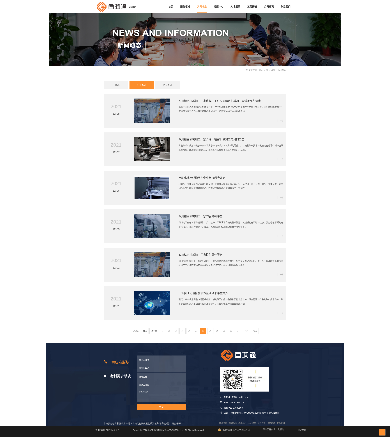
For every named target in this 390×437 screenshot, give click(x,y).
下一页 (245, 331)
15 (182, 331)
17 (196, 331)
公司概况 (269, 6)
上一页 (154, 331)
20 (217, 331)
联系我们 (286, 6)
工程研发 (252, 6)
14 (176, 331)
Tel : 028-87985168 (232, 408)
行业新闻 (141, 85)
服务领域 (185, 6)
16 (189, 331)
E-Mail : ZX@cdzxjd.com (235, 397)
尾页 (255, 331)
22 (231, 331)
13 (169, 331)
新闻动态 (202, 6)
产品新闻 (167, 85)
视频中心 (218, 6)
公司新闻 (116, 85)
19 (210, 331)
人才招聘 (235, 6)
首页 (170, 6)
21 (224, 331)
